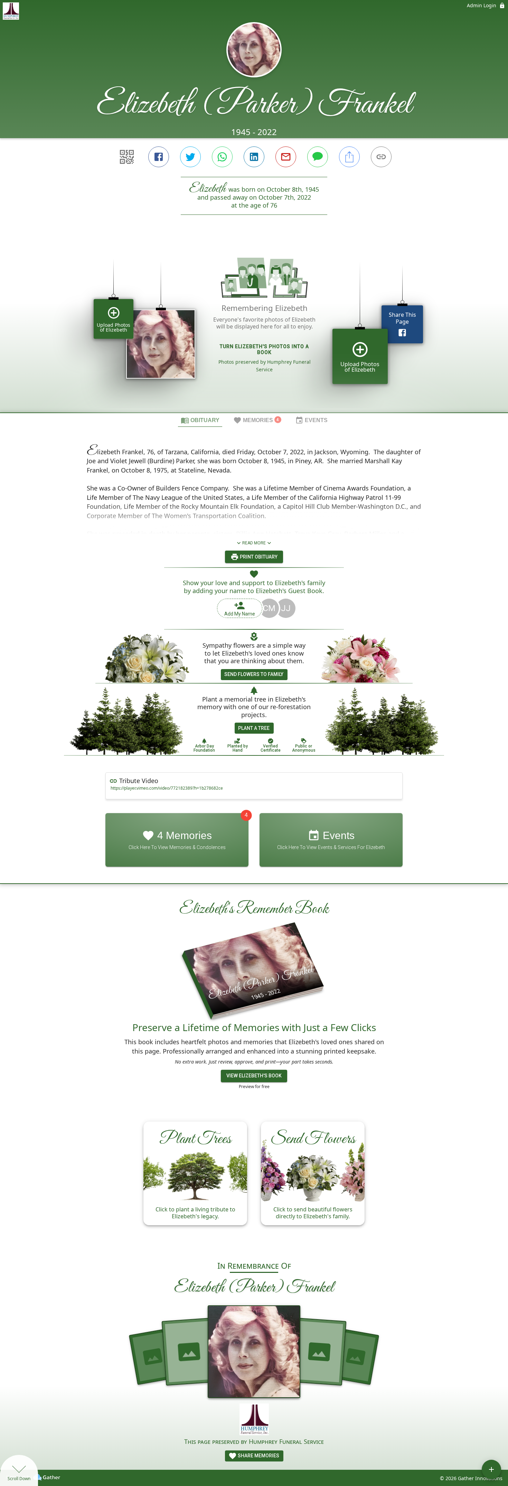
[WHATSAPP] (222, 156)
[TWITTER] (190, 156)
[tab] (200, 420)
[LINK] (381, 156)
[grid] (254, 325)
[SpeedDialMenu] (491, 1469)
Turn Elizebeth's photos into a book (264, 349)
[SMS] (317, 156)
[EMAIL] (285, 156)
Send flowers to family (253, 674)
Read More (254, 543)
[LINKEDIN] (254, 156)
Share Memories (258, 1455)
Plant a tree (254, 728)
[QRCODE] (126, 156)
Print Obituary (258, 557)
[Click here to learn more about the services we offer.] (254, 1420)
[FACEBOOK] (158, 156)
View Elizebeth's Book (254, 1075)
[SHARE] (349, 156)
